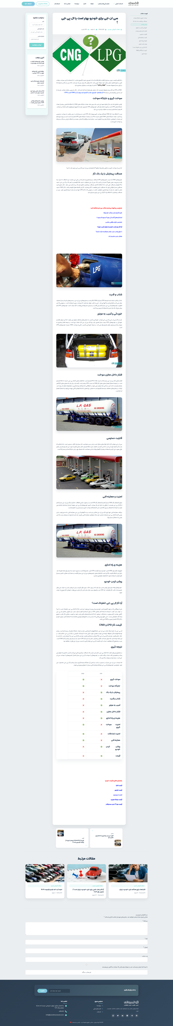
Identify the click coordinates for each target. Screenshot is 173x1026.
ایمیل (145, 947)
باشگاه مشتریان (42, 4)
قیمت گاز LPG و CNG (141, 50)
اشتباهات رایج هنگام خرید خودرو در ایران (132, 889)
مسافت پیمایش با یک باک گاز (140, 21)
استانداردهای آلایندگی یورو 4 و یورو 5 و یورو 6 (109, 217)
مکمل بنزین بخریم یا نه (115, 236)
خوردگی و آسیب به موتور (141, 28)
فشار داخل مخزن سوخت (141, 31)
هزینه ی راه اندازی (143, 41)
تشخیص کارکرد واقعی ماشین (113, 222)
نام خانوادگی (40, 29)
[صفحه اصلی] (133, 4)
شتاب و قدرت (144, 24)
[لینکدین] (122, 1015)
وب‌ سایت (145, 956)
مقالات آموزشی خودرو (114, 30)
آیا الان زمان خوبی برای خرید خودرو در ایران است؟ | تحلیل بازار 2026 (88, 890)
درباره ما (99, 1006)
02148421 (61, 1011)
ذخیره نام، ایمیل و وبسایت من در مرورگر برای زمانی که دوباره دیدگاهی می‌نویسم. (125, 967)
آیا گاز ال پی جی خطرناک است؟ (140, 47)
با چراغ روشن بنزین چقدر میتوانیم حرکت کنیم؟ (109, 232)
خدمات (99, 1012)
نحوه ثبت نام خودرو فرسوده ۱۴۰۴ (51, 889)
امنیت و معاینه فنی (142, 37)
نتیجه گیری (144, 54)
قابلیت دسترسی (143, 34)
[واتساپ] (113, 1015)
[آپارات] (127, 1015)
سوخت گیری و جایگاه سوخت (140, 18)
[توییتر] (118, 1015)
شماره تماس (41, 36)
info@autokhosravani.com (55, 1015)
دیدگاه (145, 921)
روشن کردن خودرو (143, 44)
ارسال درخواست (36, 45)
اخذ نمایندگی (97, 1009)
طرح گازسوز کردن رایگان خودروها (113, 213)
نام (43, 21)
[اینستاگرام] (136, 1015)
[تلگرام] (132, 1015)
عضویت (42, 991)
